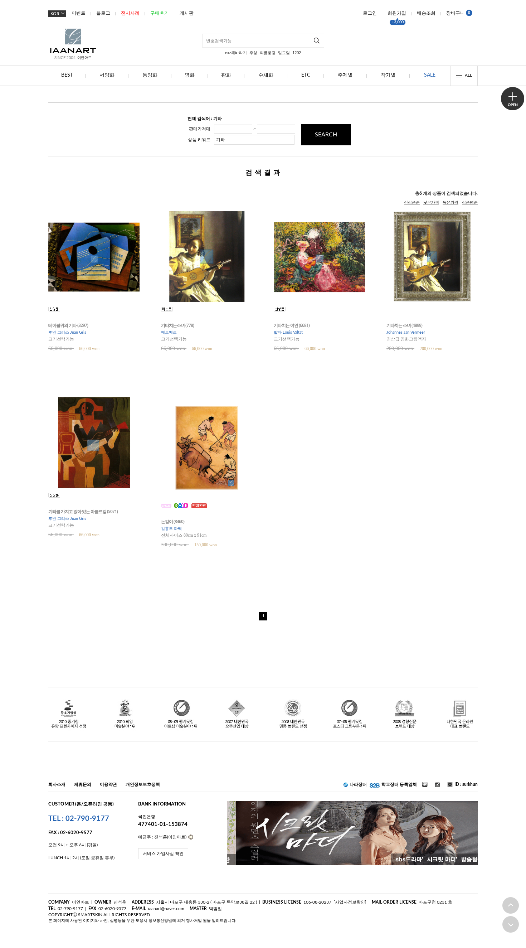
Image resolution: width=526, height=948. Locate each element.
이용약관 (108, 784)
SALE (429, 75)
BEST (67, 75)
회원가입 (397, 13)
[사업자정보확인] (349, 902)
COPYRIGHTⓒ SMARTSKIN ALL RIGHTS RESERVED (99, 915)
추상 (253, 53)
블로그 (103, 13)
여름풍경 (268, 53)
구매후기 (159, 13)
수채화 (265, 75)
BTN (512, 98)
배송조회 (426, 13)
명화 (190, 75)
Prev (239, 833)
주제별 (345, 75)
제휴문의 (82, 784)
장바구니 (458, 13)
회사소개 (56, 784)
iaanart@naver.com (166, 908)
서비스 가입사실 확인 (163, 853)
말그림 (284, 53)
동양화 (149, 75)
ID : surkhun (466, 784)
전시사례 (130, 13)
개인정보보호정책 (143, 784)
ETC (305, 75)
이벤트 (79, 13)
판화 (226, 75)
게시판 (187, 13)
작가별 (388, 75)
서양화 (107, 75)
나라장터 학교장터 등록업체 (383, 784)
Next (465, 833)
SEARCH (326, 134)
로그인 (370, 13)
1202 (296, 53)
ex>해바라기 (236, 53)
